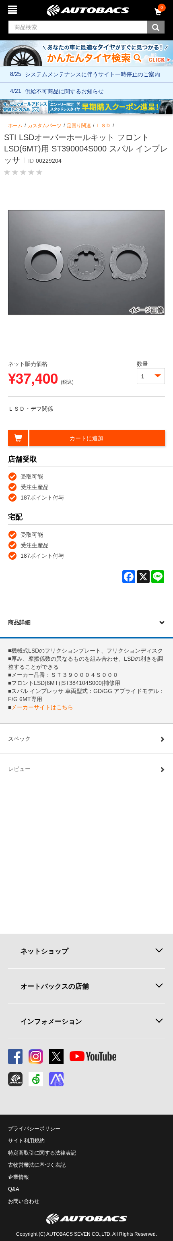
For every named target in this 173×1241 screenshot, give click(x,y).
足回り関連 (79, 125)
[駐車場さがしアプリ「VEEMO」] (36, 1079)
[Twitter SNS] (56, 1056)
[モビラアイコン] (56, 1079)
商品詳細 (19, 622)
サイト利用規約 (26, 1141)
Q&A (13, 1189)
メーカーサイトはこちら (42, 707)
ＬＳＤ (103, 125)
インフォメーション (51, 1021)
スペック (19, 738)
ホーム (15, 125)
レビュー (19, 769)
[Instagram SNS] (36, 1056)
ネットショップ (44, 951)
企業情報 (18, 1177)
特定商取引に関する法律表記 (42, 1153)
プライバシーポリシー (34, 1129)
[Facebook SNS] (15, 1056)
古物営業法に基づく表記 (37, 1165)
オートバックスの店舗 (55, 986)
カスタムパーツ (45, 125)
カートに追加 (86, 438)
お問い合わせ (23, 1201)
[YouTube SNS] (93, 1056)
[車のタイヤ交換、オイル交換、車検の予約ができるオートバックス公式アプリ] (15, 1079)
